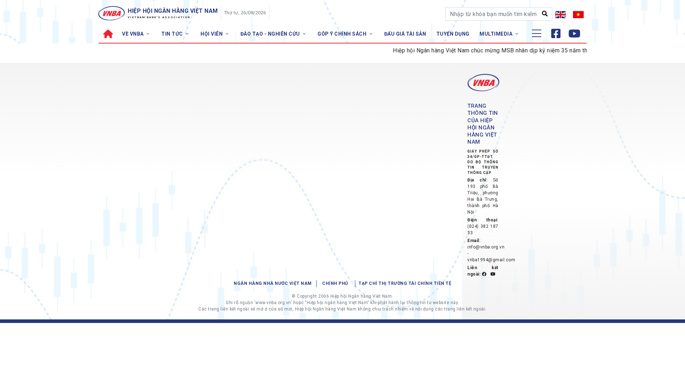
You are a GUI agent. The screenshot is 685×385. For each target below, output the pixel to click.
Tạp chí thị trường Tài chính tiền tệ (405, 283)
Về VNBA (133, 34)
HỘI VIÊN (212, 34)
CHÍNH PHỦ (335, 283)
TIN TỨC (172, 34)
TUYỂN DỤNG (453, 34)
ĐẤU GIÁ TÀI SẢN (405, 34)
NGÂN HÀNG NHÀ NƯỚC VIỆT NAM (273, 283)
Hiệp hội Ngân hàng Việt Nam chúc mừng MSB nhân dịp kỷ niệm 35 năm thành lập (493, 50)
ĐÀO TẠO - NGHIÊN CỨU (270, 34)
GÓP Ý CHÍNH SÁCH (343, 34)
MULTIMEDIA (497, 34)
